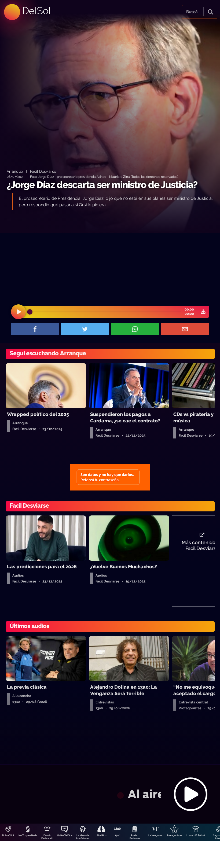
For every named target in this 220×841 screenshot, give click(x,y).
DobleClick (8, 835)
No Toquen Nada (28, 835)
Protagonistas (174, 835)
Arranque (15, 171)
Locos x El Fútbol (195, 835)
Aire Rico (101, 835)
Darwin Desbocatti (47, 837)
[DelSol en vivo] (110, 794)
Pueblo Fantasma (135, 837)
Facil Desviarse (43, 171)
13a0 (117, 835)
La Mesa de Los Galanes (82, 837)
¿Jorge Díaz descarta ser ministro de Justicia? (102, 184)
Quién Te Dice (64, 835)
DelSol (36, 10)
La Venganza (155, 835)
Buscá (191, 11)
